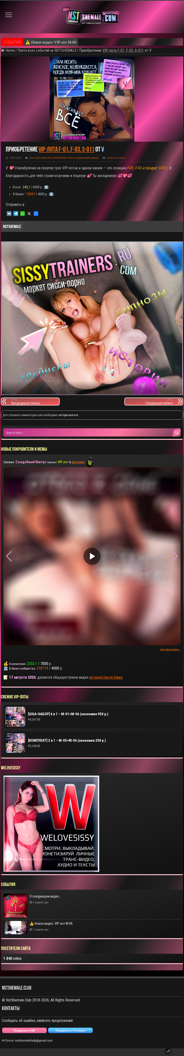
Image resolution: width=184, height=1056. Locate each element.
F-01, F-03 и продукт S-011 (146, 168)
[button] (175, 556)
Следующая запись (159, 401)
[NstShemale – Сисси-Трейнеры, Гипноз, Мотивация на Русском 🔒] (92, 17)
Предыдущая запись (25, 401)
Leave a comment (116, 158)
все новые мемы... (170, 649)
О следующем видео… (45, 896)
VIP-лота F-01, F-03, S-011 (123, 50)
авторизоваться (68, 415)
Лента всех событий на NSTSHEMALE (46, 50)
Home (10, 50)
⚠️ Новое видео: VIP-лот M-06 (51, 923)
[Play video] (92, 556)
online (12, 958)
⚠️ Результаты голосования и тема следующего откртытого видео (79, 42)
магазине (78, 462)
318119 (42, 668)
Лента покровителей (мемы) (84, 158)
